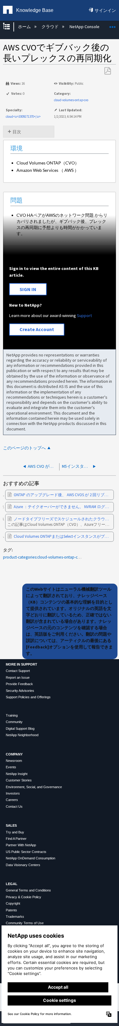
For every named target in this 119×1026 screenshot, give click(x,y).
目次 (17, 132)
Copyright (13, 903)
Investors (13, 793)
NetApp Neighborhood (22, 735)
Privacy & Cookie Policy (23, 897)
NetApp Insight (16, 774)
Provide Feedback (19, 684)
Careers (12, 800)
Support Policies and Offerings (28, 697)
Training (12, 715)
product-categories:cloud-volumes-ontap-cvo (42, 557)
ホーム (24, 26)
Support (84, 315)
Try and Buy (15, 832)
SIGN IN (28, 289)
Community (14, 722)
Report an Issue (18, 677)
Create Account (37, 329)
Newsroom (14, 760)
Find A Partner (16, 838)
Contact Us (14, 806)
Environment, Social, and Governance (34, 787)
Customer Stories (19, 780)
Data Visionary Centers (23, 865)
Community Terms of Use (25, 923)
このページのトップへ (24, 448)
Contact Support (18, 671)
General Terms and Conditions (28, 890)
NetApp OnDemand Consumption (30, 858)
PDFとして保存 (107, 71)
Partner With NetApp (21, 845)
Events (11, 767)
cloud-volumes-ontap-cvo (71, 100)
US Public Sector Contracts (26, 852)
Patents (11, 910)
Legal (11, 884)
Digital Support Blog (20, 728)
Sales (11, 825)
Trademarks (15, 916)
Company (14, 754)
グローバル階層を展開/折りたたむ (10, 27)
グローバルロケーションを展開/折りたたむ (112, 25)
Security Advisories (20, 690)
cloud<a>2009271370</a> (23, 116)
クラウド (50, 26)
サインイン (105, 10)
